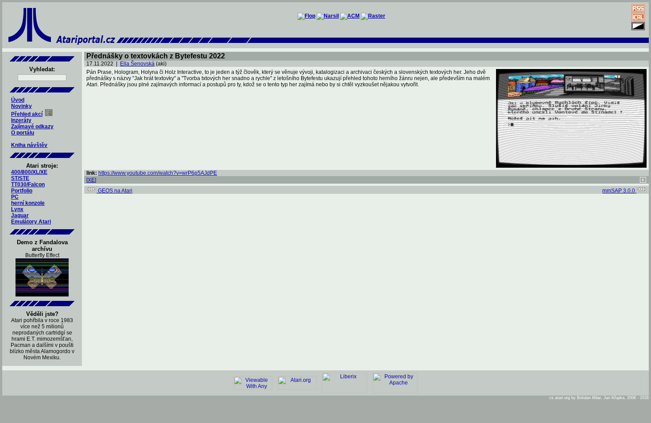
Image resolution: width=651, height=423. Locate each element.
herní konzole (28, 203)
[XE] (91, 180)
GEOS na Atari (114, 191)
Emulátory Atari (31, 222)
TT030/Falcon (28, 184)
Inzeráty (21, 120)
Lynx (17, 209)
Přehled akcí (27, 114)
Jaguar (20, 215)
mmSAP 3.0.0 (619, 191)
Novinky (21, 106)
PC (15, 197)
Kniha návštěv (29, 145)
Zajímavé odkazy (32, 126)
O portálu (22, 133)
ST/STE (20, 178)
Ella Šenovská (137, 64)
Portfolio (21, 191)
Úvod (17, 100)
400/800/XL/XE (29, 172)
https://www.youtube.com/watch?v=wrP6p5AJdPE (157, 173)
